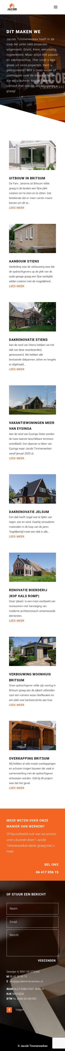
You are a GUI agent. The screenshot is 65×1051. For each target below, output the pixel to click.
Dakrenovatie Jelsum (29, 512)
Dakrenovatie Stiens (28, 340)
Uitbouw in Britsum (27, 178)
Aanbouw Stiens (24, 261)
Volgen (19, 1009)
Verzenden (47, 960)
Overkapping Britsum (29, 758)
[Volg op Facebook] (9, 1010)
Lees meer (16, 207)
